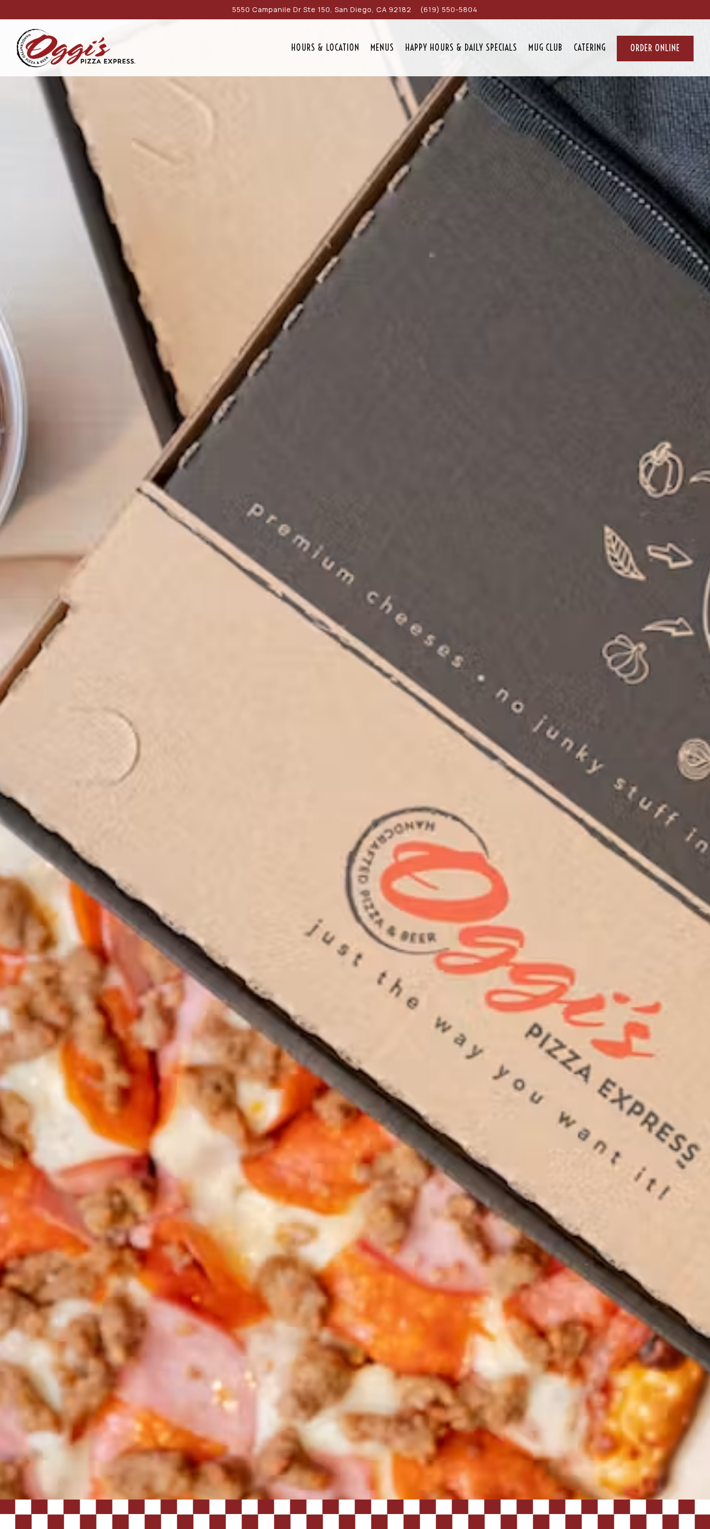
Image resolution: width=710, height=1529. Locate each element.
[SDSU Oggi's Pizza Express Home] (76, 47)
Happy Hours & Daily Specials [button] (461, 47)
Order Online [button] (655, 48)
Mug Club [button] (545, 47)
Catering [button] (590, 47)
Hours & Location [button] (325, 47)
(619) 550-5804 (449, 9)
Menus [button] (382, 47)
